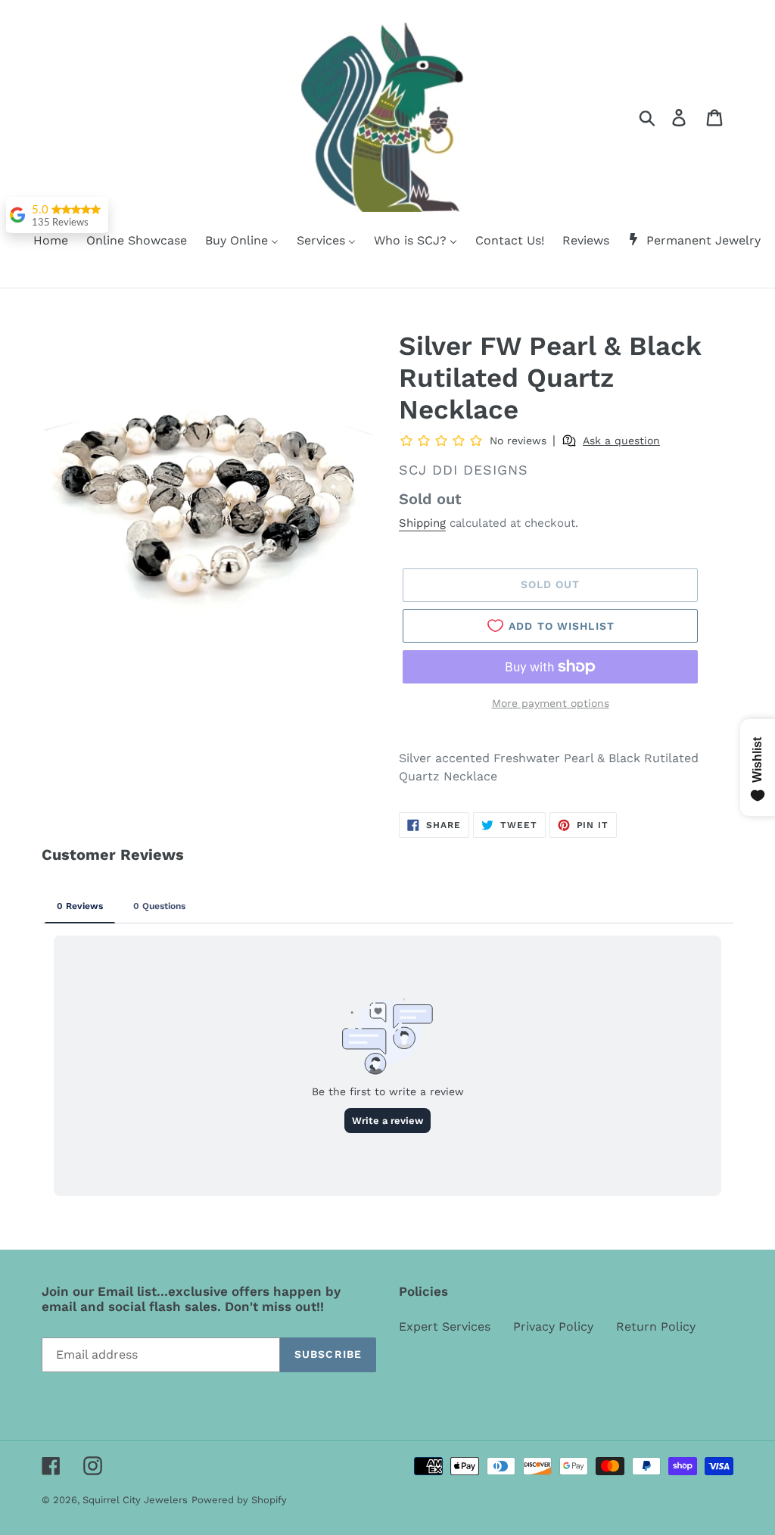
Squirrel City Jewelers (135, 1499)
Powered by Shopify (239, 1499)
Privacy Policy (553, 1326)
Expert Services (444, 1326)
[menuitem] (41, 241)
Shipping (422, 523)
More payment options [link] (550, 703)
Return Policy (656, 1326)
